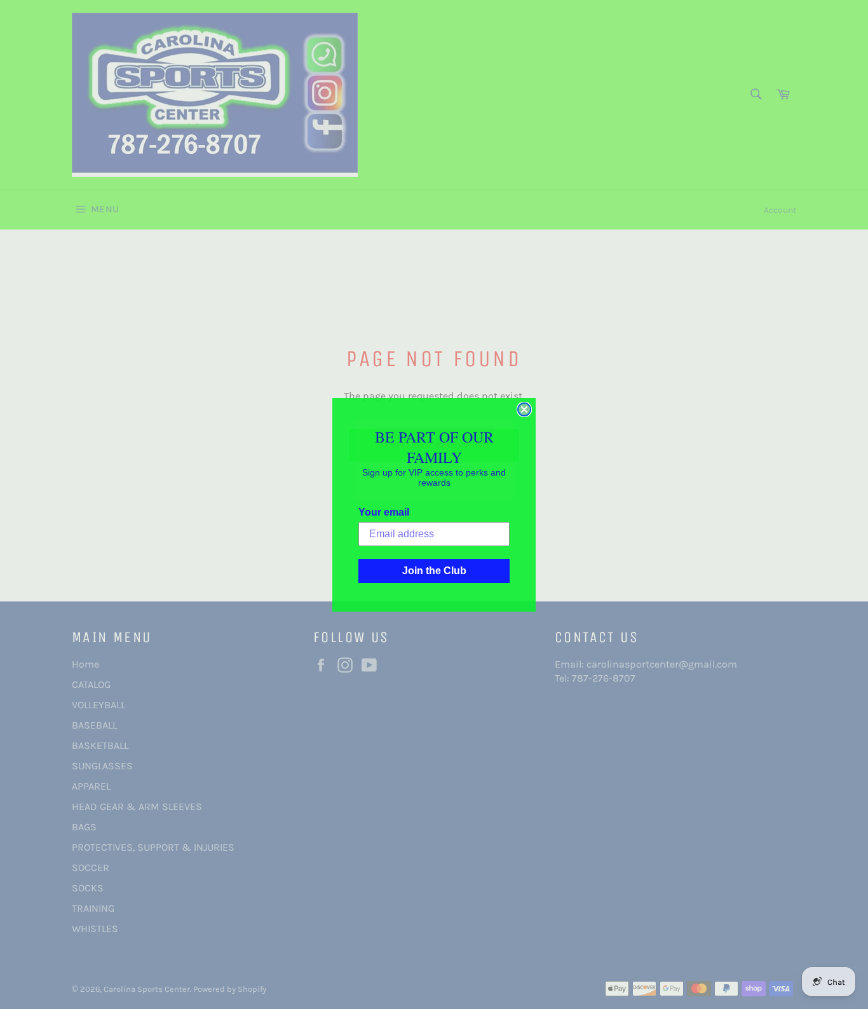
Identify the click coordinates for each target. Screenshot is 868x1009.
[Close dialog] (524, 409)
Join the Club (434, 570)
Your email (383, 512)
